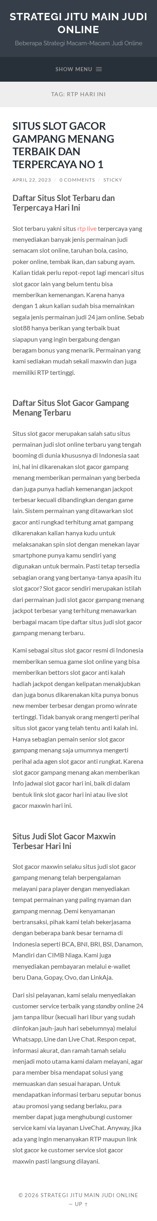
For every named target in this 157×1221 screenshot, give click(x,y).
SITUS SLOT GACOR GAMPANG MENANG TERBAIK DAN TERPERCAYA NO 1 (63, 145)
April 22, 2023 (31, 180)
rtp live (87, 228)
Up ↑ (82, 1204)
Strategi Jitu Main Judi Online (78, 23)
